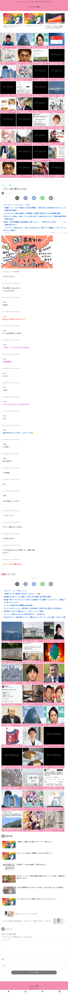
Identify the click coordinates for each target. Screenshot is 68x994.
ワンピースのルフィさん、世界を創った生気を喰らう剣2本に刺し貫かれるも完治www (33, 608)
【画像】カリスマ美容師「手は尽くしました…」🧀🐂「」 (23, 594)
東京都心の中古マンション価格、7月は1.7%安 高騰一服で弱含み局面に (28, 597)
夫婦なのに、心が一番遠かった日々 (16, 591)
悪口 (14, 574)
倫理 (10, 574)
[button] (51, 198)
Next (67, 21)
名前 (2, 959)
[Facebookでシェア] (25, 198)
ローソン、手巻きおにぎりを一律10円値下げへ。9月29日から (24, 614)
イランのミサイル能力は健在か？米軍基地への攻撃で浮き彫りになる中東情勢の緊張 (32, 213)
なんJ (4, 574)
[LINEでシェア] (42, 198)
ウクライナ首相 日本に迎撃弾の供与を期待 (18, 605)
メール (3, 965)
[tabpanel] (13, 21)
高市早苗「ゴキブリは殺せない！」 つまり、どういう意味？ (24, 611)
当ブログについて (34, 988)
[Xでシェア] (17, 198)
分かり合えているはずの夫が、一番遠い (17, 205)
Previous (1, 21)
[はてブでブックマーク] (34, 198)
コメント (5, 939)
